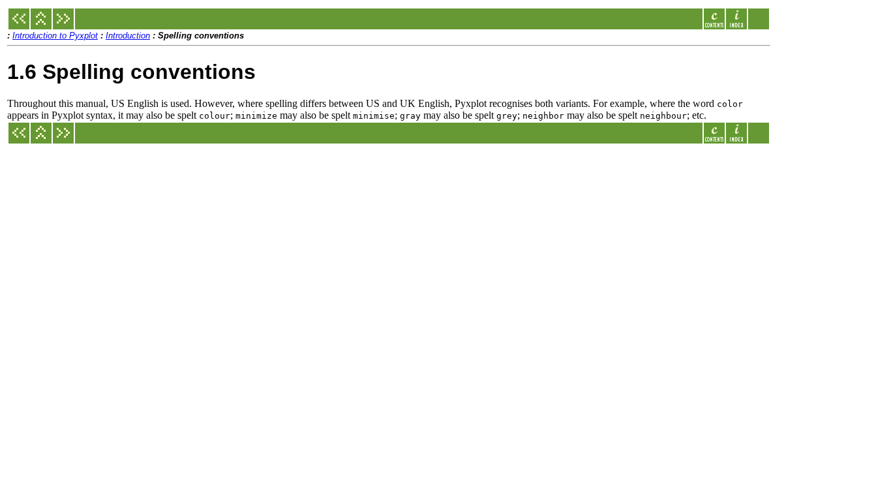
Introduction (128, 35)
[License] (18, 25)
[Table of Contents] (714, 25)
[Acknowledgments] (63, 25)
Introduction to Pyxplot (55, 35)
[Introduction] (41, 25)
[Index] (736, 25)
